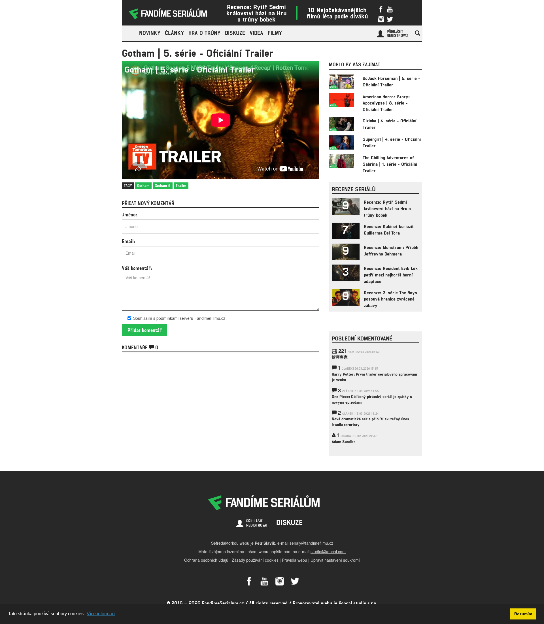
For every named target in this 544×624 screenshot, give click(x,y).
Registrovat (397, 35)
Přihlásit (395, 31)
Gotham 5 (163, 185)
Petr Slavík (265, 543)
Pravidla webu (294, 560)
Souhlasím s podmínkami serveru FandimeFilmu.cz (179, 318)
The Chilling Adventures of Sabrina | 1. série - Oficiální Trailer (390, 164)
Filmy (275, 32)
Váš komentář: (137, 268)
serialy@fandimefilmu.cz (311, 543)
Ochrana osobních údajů (206, 560)
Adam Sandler (343, 441)
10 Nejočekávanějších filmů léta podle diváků (337, 13)
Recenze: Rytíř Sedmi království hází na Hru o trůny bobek (256, 13)
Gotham (143, 185)
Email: (128, 241)
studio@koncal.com (328, 551)
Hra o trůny (204, 32)
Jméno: (129, 214)
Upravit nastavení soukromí (335, 560)
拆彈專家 (340, 357)
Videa (256, 32)
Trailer (181, 185)
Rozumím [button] (523, 614)
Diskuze (235, 32)
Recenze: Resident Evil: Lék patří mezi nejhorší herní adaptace (391, 274)
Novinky (149, 32)
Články (174, 32)
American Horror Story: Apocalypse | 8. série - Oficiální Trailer (386, 103)
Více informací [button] (101, 613)
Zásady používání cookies (255, 560)
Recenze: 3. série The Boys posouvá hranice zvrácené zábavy (390, 299)
